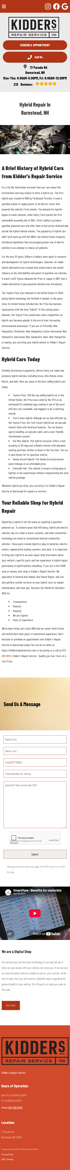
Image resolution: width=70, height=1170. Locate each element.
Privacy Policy (7, 1154)
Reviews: (24, 84)
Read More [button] (11, 1005)
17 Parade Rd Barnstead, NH (36, 70)
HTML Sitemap (7, 1159)
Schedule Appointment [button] (35, 45)
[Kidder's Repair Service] (33, 27)
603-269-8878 (15, 1107)
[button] (48, 6)
